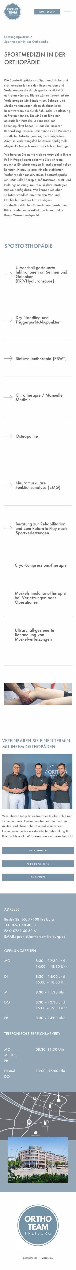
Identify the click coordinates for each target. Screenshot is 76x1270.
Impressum (47, 1258)
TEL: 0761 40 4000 (20, 925)
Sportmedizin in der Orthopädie (26, 42)
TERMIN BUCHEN (47, 12)
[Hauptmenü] (67, 11)
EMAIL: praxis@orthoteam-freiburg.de (34, 936)
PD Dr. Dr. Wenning (38, 864)
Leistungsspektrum (16, 37)
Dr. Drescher (38, 877)
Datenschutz (30, 1258)
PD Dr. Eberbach (38, 850)
